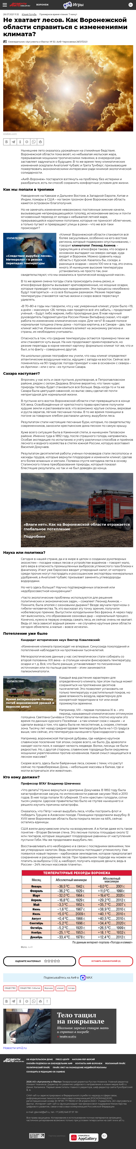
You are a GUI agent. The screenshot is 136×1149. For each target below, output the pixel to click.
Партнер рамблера (57, 1136)
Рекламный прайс (115, 1063)
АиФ (30, 947)
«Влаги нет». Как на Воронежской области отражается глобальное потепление (77, 526)
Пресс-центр (62, 1059)
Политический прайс (38, 1067)
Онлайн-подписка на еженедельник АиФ (49, 1063)
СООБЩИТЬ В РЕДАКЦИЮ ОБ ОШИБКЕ (45, 1072)
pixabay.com (10, 133)
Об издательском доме (39, 1059)
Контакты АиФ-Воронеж (88, 1063)
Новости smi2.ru (15, 1048)
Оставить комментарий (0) (106, 961)
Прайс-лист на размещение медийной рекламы (79, 1067)
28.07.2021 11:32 (11, 14)
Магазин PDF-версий (83, 1059)
